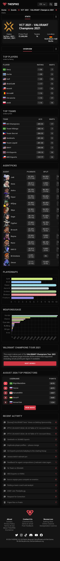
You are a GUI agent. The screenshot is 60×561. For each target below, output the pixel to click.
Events (14, 10)
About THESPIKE (9, 528)
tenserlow (17, 402)
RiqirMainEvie (19, 383)
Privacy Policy (9, 524)
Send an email (27, 524)
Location (50, 34)
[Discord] (31, 535)
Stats (27, 16)
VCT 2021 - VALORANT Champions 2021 (37, 10)
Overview (27, 49)
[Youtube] (36, 535)
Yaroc (15, 388)
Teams (37, 34)
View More (30, 408)
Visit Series (30, 363)
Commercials (27, 522)
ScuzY (16, 398)
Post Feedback (27, 526)
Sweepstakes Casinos (48, 526)
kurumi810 (17, 393)
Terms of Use (9, 526)
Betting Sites (48, 522)
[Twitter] (16, 535)
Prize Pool (23, 34)
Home (4, 10)
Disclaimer (9, 530)
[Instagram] (21, 535)
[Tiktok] (26, 535)
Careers (9, 522)
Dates (9, 34)
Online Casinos (48, 524)
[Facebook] (41, 535)
